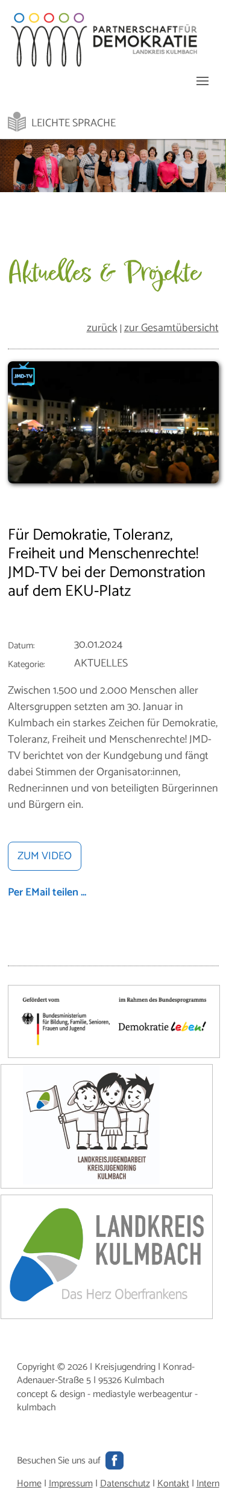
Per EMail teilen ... (47, 892)
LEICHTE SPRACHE (73, 123)
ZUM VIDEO (44, 856)
